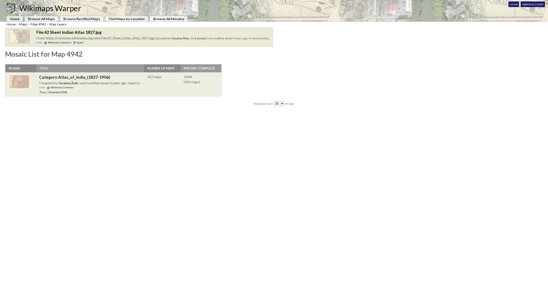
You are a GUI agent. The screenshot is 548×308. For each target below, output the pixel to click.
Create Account (533, 4)
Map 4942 (38, 24)
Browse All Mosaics (168, 19)
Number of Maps (160, 68)
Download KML (57, 92)
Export (79, 42)
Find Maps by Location (127, 19)
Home (14, 19)
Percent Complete (199, 68)
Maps (23, 24)
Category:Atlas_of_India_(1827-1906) (74, 77)
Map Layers (58, 24)
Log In (514, 4)
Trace (42, 92)
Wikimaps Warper (50, 8)
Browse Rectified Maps (81, 19)
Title (43, 68)
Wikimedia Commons (59, 42)
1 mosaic (200, 38)
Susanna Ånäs (180, 38)
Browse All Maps (41, 19)
